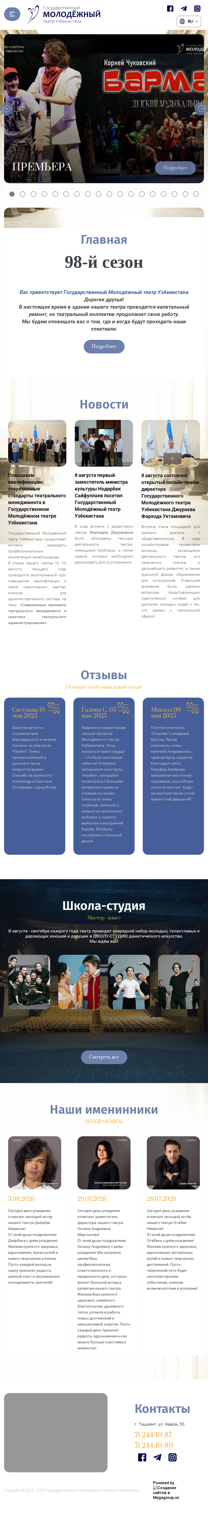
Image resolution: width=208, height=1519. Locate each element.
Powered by (163, 1482)
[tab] (12, 194)
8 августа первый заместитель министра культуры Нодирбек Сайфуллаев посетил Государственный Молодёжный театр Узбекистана (101, 495)
